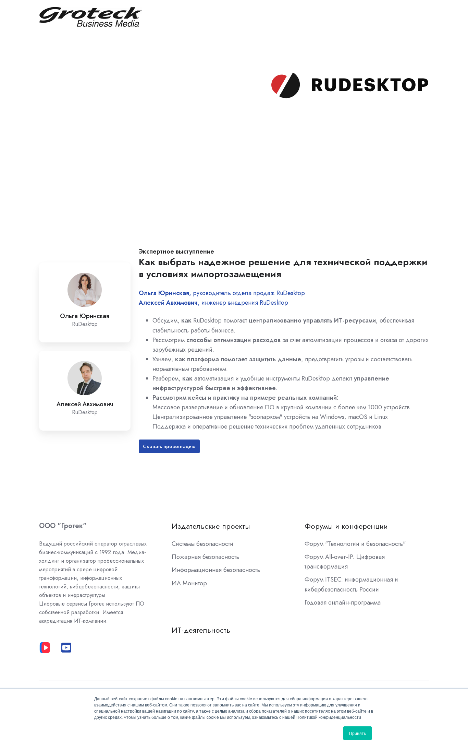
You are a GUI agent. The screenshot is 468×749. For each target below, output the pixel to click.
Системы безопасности (202, 543)
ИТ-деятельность (201, 630)
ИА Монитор (189, 583)
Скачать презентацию (169, 446)
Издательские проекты (211, 526)
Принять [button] (357, 733)
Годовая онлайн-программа (343, 602)
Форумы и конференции (346, 526)
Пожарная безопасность (205, 556)
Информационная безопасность (216, 569)
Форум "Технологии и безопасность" (355, 543)
